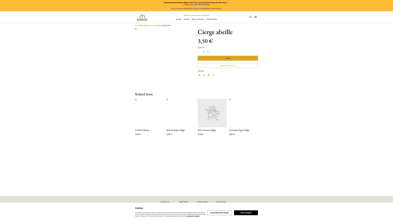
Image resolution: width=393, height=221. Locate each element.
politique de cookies (193, 216)
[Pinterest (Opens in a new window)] (208, 75)
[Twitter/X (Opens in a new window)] (204, 75)
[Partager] (213, 75)
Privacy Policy (202, 202)
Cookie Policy (221, 202)
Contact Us (164, 202)
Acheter (228, 58)
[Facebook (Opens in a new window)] (199, 75)
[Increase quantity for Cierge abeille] (208, 51)
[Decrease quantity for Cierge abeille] (200, 51)
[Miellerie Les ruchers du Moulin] (142, 17)
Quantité (201, 47)
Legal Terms (183, 202)
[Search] (250, 17)
